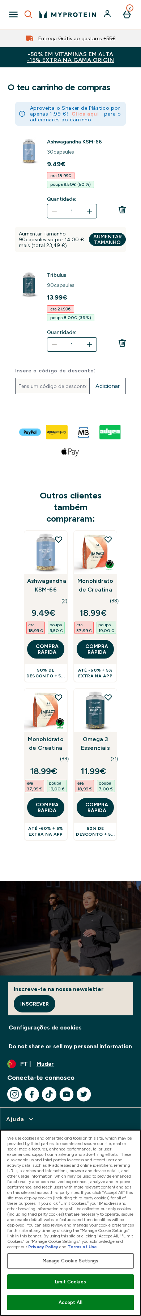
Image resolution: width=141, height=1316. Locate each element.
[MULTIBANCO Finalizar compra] (84, 432)
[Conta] (108, 14)
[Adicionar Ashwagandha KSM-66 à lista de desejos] (58, 539)
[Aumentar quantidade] (90, 211)
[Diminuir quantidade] (54, 211)
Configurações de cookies (45, 1027)
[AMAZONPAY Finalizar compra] (57, 432)
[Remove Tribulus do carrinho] (122, 343)
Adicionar (107, 386)
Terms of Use (82, 1246)
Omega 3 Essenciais (95, 743)
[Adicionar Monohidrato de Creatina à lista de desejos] (108, 539)
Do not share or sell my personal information (70, 1046)
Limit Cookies (70, 1281)
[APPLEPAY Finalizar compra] (70, 451)
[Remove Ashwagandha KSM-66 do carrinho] (122, 209)
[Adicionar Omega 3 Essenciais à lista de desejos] (108, 697)
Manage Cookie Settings (71, 1260)
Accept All (70, 1302)
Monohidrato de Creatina (95, 585)
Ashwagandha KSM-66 (74, 142)
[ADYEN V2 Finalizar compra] (110, 432)
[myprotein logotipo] (67, 14)
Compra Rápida (47, 649)
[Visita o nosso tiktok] (49, 1094)
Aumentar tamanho (107, 239)
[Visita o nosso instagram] (14, 1094)
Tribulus (56, 275)
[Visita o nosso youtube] (66, 1094)
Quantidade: (61, 199)
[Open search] (29, 14)
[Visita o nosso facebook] (32, 1094)
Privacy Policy (43, 1246)
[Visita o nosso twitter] (84, 1094)
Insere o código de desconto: (55, 370)
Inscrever (34, 1004)
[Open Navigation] (13, 14)
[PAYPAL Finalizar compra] (30, 432)
